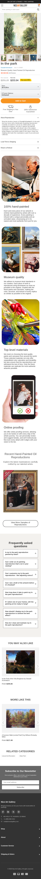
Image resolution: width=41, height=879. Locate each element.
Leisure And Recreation (8, 756)
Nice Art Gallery (20, 5)
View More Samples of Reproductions (20, 523)
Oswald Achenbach (6, 67)
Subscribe (20, 787)
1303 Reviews (12, 73)
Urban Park (23, 756)
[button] (5, 492)
